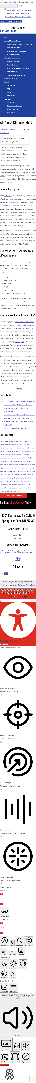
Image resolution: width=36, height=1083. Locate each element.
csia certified (9, 475)
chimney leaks (27, 458)
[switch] (1, 694)
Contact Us (7, 99)
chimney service (11, 468)
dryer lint (30, 475)
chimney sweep (22, 468)
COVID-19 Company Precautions (15, 428)
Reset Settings (5, 1065)
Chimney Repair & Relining (12, 58)
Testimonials (11, 85)
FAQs (8, 89)
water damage (5, 491)
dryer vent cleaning (7, 478)
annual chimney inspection (22, 441)
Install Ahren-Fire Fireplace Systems (18, 68)
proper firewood (6, 488)
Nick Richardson (7, 129)
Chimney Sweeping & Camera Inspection (19, 44)
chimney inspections (14, 458)
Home (5, 37)
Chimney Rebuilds (12, 72)
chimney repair (24, 465)
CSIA (2, 475)
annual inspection (17, 445)
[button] (0, 601)
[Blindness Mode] (1, 836)
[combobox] (18, 593)
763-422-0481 (8, 31)
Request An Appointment (11, 21)
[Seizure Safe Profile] (1, 742)
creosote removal (29, 471)
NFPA (28, 485)
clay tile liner (11, 471)
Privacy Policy (30, 585)
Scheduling (10, 102)
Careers (9, 92)
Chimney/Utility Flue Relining (16, 75)
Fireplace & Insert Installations (16, 51)
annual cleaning (6, 445)
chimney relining (12, 465)
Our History (10, 95)
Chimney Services (6, 2)
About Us (6, 82)
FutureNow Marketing (17, 585)
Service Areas (11, 113)
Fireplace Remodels (13, 54)
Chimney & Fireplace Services (12, 41)
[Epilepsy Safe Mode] (1, 884)
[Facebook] (23, 551)
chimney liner (5, 461)
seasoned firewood (18, 488)
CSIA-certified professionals (24, 322)
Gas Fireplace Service (13, 48)
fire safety (9, 481)
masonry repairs (6, 485)
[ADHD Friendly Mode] (1, 789)
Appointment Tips (12, 109)
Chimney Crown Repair (14, 61)
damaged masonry (20, 475)
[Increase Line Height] (1, 923)
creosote (20, 471)
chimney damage (17, 455)
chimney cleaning (27, 451)
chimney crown (5, 455)
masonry (16, 481)
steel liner (29, 488)
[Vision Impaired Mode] (1, 695)
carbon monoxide (15, 448)
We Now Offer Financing (14, 106)
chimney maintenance (18, 461)
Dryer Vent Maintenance (11, 78)
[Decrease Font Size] (1, 904)
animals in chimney (7, 441)
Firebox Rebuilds (12, 65)
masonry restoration (18, 485)
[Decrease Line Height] (1, 933)
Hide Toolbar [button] (4, 644)
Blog (15, 2)
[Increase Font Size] (1, 894)
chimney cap (19, 342)
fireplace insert (19, 478)
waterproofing (15, 491)
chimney (8, 451)
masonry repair (25, 481)
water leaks (8, 196)
